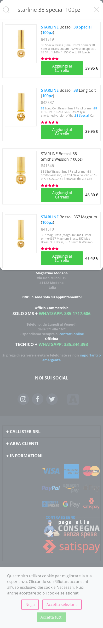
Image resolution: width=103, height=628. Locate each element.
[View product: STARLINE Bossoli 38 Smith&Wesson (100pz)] (21, 188)
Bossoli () (66, 29)
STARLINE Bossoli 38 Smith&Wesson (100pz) (62, 156)
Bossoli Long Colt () (68, 93)
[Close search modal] (97, 9)
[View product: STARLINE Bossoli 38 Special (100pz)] (21, 61)
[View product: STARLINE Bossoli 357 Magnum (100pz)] (21, 251)
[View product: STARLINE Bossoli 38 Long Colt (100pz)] (21, 125)
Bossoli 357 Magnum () (69, 219)
